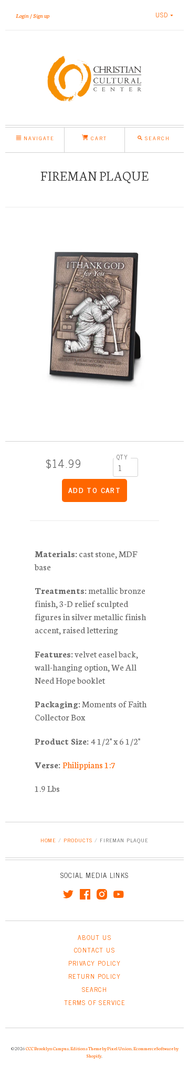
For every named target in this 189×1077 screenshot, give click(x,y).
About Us (94, 937)
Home (48, 839)
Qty (122, 457)
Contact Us (94, 950)
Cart (97, 137)
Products (78, 839)
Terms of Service (94, 1002)
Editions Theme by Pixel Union (101, 1048)
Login (22, 15)
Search (94, 989)
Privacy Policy (94, 963)
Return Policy (94, 976)
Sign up (41, 15)
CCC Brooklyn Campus (47, 1048)
